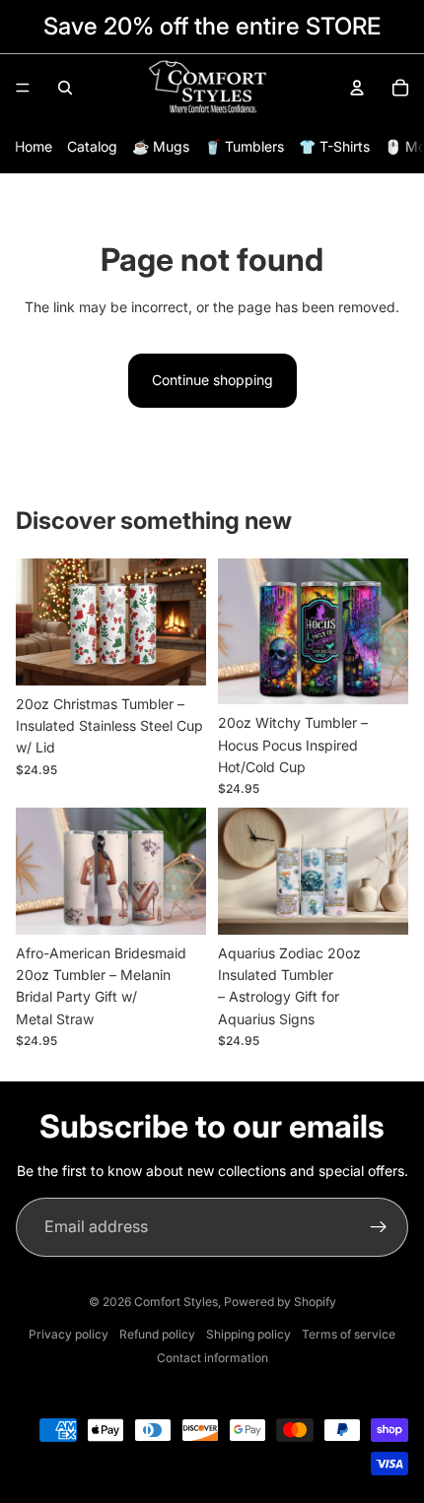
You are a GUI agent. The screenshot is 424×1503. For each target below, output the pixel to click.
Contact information (212, 1357)
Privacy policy (68, 1334)
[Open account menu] (357, 87)
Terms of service (348, 1334)
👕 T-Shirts (334, 146)
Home (33, 146)
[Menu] (22, 87)
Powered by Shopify (280, 1301)
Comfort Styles (176, 1301)
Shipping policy (248, 1334)
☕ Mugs (160, 146)
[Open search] (65, 87)
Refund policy (157, 1334)
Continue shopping (212, 379)
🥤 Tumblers (244, 146)
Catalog (92, 146)
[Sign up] (378, 1227)
